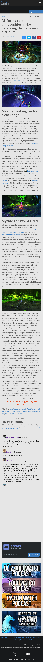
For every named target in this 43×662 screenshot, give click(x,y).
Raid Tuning (11, 411)
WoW (3, 16)
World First (9, 414)
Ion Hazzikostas (15, 409)
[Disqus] (21, 460)
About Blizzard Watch (7, 637)
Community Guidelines (32, 637)
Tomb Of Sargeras (21, 411)
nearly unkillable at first (11, 235)
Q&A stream (19, 80)
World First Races (19, 414)
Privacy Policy (14, 640)
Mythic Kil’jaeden (30, 409)
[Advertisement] (22, 500)
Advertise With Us (26, 640)
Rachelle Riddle (9, 36)
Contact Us (20, 637)
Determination (32, 171)
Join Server (33, 555)
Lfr (23, 409)
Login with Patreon (36, 12)
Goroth (4, 181)
